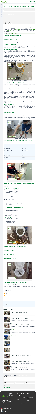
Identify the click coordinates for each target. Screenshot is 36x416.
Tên (5, 382)
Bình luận (5, 376)
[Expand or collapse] (4, 14)
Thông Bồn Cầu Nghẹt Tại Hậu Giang (12, 33)
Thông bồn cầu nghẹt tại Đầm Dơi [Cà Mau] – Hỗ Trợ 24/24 (18, 312)
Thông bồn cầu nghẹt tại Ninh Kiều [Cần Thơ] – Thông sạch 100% (19, 367)
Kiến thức (11, 2)
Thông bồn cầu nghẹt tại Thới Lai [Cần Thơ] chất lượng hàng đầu (19, 330)
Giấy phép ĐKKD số (6, 408)
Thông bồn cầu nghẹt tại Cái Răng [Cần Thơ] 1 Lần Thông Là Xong (19, 318)
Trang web (26, 382)
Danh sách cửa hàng (17, 2)
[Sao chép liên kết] (1, 16)
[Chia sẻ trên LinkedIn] (1, 12)
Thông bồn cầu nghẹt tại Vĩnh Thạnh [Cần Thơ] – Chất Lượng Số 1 (19, 324)
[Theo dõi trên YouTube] (5, 411)
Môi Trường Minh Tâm (18, 29)
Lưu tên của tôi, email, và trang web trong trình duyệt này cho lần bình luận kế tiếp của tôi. (16, 385)
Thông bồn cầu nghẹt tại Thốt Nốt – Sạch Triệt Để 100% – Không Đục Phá (20, 355)
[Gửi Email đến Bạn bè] (1, 11)
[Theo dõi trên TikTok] (4, 411)
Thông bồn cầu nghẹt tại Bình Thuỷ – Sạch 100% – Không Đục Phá (19, 361)
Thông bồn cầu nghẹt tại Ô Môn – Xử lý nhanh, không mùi (18, 349)
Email (15, 382)
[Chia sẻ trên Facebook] (1, 7)
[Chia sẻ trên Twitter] (1, 9)
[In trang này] (1, 14)
